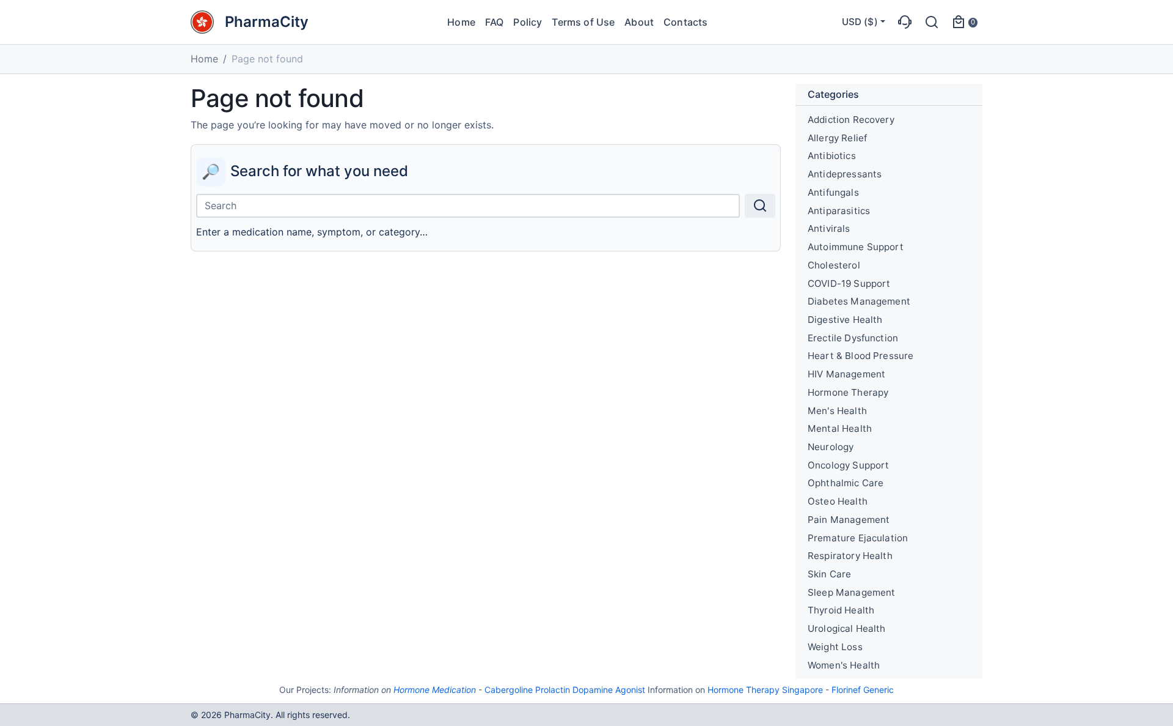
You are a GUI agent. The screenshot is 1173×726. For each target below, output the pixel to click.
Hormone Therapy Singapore (765, 689)
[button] (905, 22)
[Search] (760, 206)
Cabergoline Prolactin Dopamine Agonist (564, 689)
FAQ (494, 22)
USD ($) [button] (860, 22)
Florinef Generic (862, 689)
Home (461, 22)
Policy (527, 22)
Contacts (685, 22)
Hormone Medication (434, 689)
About (639, 22)
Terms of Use (583, 22)
